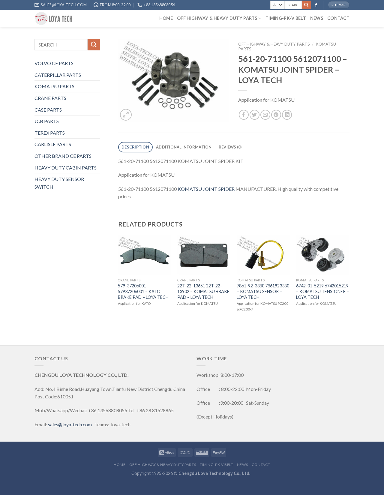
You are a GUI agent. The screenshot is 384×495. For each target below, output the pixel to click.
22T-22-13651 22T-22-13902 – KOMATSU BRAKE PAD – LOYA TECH (203, 291)
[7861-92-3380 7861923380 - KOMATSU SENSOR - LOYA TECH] (263, 255)
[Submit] (306, 5)
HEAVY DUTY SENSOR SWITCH (59, 183)
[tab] (135, 147)
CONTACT (338, 18)
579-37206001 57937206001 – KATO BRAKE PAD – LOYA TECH (143, 291)
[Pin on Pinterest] (276, 115)
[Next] (349, 279)
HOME (166, 18)
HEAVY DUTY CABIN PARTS (65, 167)
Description (135, 147)
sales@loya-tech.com (70, 424)
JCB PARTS (46, 121)
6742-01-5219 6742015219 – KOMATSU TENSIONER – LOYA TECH (322, 291)
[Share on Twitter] (255, 115)
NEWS (316, 18)
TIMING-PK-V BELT (286, 18)
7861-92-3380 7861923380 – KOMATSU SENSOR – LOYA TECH (263, 291)
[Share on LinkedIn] (287, 115)
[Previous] (118, 279)
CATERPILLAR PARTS (57, 75)
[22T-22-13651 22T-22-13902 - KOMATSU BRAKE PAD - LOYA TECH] (204, 255)
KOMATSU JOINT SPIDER (206, 189)
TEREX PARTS (49, 133)
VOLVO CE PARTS (54, 63)
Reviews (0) (230, 147)
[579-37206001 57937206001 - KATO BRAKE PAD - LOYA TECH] (144, 255)
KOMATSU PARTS (54, 86)
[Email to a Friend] (265, 115)
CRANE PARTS (50, 98)
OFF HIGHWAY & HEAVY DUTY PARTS (217, 18)
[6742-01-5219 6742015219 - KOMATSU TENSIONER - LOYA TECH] (323, 255)
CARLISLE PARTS (52, 144)
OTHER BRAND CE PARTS (63, 156)
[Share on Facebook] (244, 115)
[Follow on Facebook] (316, 5)
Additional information (184, 147)
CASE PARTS (48, 109)
